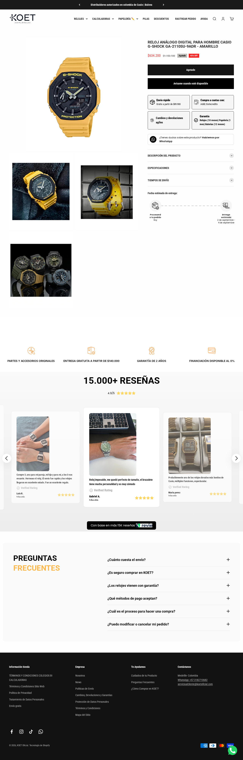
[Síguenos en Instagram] (21, 731)
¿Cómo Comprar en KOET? (145, 688)
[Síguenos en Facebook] (11, 731)
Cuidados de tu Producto (144, 675)
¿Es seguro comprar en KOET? (130, 573)
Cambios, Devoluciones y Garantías (93, 695)
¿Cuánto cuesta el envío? (126, 560)
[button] (236, 458)
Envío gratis (15, 705)
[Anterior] (79, 5)
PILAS (146, 18)
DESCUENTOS (161, 18)
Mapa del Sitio (82, 714)
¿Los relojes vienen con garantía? (133, 586)
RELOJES (79, 18)
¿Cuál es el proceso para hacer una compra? (141, 611)
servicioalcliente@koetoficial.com (195, 684)
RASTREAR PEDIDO (185, 18)
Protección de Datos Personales (92, 701)
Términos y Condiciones (87, 708)
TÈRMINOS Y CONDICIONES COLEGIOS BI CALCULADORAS (30, 677)
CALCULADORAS (101, 18)
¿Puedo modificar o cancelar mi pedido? (138, 624)
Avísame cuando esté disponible (191, 83)
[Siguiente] (163, 5)
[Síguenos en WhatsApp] (40, 731)
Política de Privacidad (20, 692)
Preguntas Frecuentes (142, 682)
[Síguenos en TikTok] (31, 731)
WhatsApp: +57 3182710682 (192, 679)
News (78, 682)
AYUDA (204, 18)
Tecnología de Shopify (39, 745)
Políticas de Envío (84, 688)
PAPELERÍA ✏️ (126, 18)
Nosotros (80, 675)
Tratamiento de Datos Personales (26, 699)
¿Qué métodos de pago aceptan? (132, 598)
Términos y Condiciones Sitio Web (26, 686)
